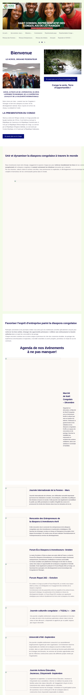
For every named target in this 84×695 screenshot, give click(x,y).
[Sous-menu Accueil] (7, 33)
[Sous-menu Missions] (31, 33)
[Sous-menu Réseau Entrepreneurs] (32, 37)
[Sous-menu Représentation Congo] (73, 33)
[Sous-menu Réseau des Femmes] (15, 37)
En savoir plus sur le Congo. (13, 141)
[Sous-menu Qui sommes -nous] (22, 33)
